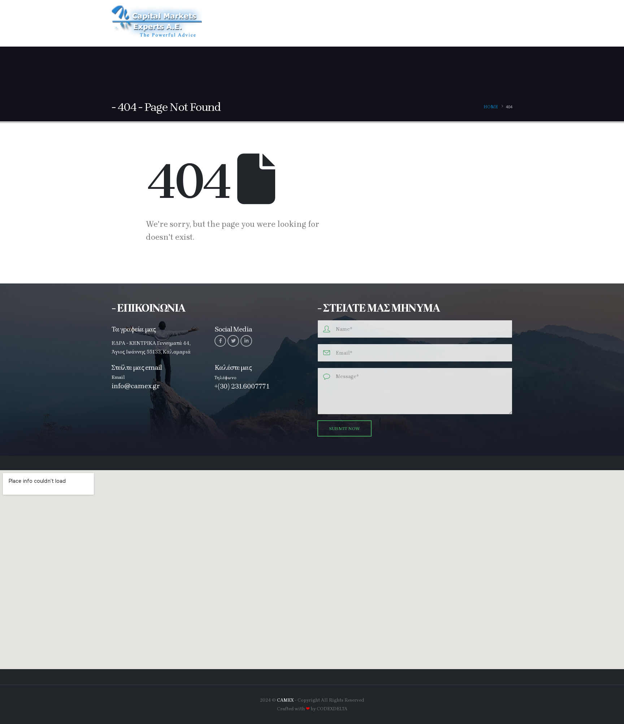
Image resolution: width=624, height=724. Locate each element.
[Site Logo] (157, 23)
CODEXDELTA (332, 708)
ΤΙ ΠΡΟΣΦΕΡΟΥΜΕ (343, 24)
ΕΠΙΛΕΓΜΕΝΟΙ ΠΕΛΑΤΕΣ (406, 24)
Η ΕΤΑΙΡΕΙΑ (294, 24)
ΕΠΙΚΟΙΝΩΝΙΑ (491, 24)
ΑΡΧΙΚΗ (260, 24)
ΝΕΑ (454, 24)
